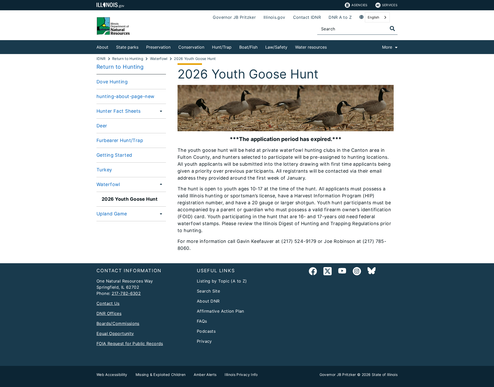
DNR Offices (108, 313)
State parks (127, 47)
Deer (101, 125)
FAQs (202, 321)
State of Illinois (385, 374)
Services (390, 5)
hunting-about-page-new (125, 96)
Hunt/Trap (222, 47)
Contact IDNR (307, 17)
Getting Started (114, 155)
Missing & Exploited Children (161, 374)
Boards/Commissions (117, 323)
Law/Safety (276, 47)
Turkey (104, 169)
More (387, 47)
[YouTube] (342, 272)
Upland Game (111, 213)
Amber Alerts (205, 374)
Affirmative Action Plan (220, 311)
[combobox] (377, 17)
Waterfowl (108, 184)
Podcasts (206, 331)
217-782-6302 (126, 293)
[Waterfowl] (159, 184)
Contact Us (108, 303)
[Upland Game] (159, 213)
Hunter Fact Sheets (118, 111)
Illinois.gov (274, 17)
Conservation (191, 47)
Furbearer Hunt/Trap (119, 140)
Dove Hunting (112, 81)
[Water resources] (330, 46)
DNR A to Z (340, 17)
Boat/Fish (248, 47)
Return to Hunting (120, 67)
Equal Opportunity (115, 333)
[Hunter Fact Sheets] (159, 110)
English (373, 17)
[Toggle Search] (392, 28)
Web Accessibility (111, 374)
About (102, 47)
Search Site (208, 291)
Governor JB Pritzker (234, 17)
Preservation (158, 47)
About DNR (208, 301)
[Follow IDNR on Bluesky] (371, 272)
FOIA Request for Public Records (129, 343)
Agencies (359, 5)
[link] (313, 272)
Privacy (204, 341)
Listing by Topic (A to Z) (222, 281)
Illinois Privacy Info (241, 374)
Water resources (311, 47)
